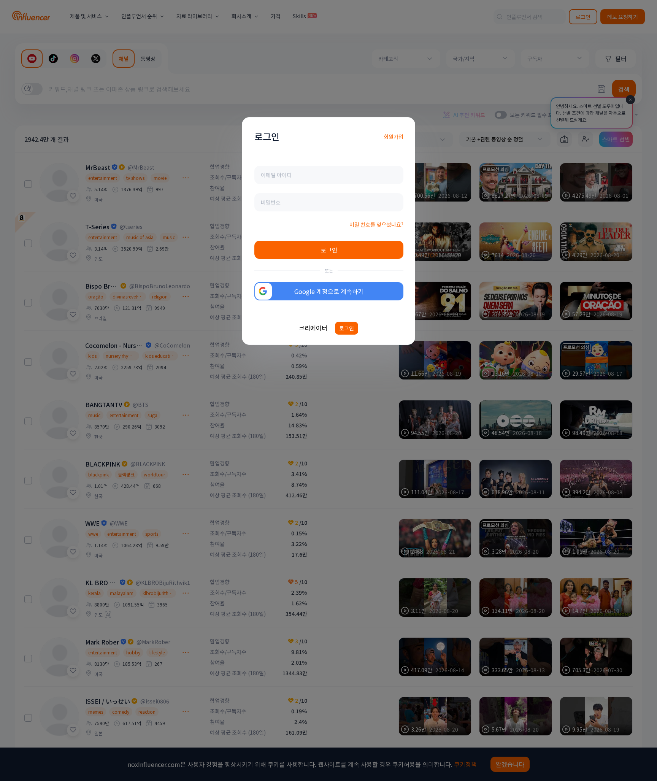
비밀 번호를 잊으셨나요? (376, 224)
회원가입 (393, 136)
